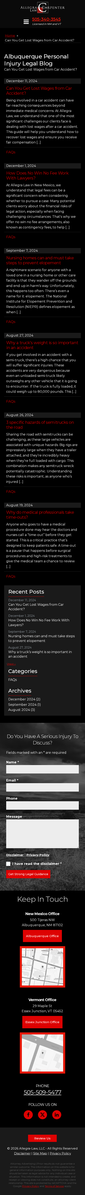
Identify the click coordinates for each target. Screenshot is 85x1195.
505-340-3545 (46, 19)
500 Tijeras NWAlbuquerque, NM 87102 (42, 922)
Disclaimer (15, 855)
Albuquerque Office (42, 936)
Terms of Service (54, 1186)
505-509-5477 (42, 1092)
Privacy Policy (37, 855)
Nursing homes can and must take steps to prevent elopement (40, 260)
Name (12, 762)
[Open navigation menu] (26, 22)
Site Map (40, 1153)
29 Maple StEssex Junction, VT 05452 (42, 1008)
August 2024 (19, 710)
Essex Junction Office (42, 1022)
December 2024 (21, 699)
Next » (12, 663)
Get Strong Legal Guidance (28, 874)
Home (10, 35)
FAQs (10, 152)
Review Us (42, 1138)
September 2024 (22, 705)
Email (12, 780)
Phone (12, 798)
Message (14, 817)
